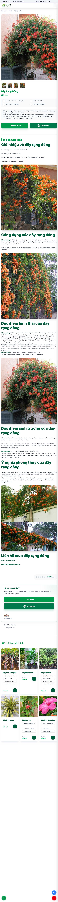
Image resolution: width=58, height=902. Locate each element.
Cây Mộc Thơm (27, 673)
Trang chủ (3, 11)
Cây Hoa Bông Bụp (48, 720)
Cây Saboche (46, 673)
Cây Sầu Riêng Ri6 (10, 673)
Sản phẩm (10, 11)
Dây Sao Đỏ (26, 720)
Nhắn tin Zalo (29, 606)
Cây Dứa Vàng (8, 720)
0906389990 (30, 599)
